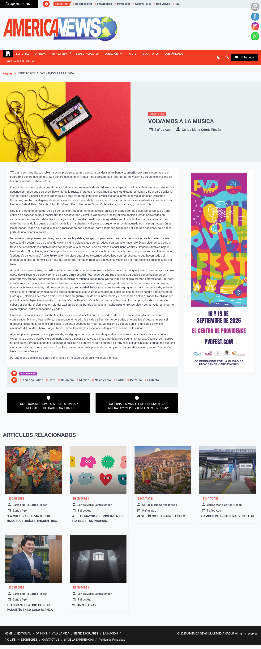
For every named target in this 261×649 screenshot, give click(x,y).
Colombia (67, 380)
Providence (104, 3)
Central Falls (143, 3)
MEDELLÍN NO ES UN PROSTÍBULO (161, 516)
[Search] (227, 57)
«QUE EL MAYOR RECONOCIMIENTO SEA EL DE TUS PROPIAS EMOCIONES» (97, 520)
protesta (153, 380)
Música (84, 380)
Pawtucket (123, 3)
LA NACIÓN (111, 53)
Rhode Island (83, 3)
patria (120, 380)
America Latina (33, 380)
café (52, 380)
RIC (177, 3)
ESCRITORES (151, 53)
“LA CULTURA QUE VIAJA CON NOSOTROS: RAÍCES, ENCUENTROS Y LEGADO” (33, 520)
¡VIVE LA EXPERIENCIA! (20, 61)
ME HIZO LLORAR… (85, 605)
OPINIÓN (40, 53)
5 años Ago (163, 130)
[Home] (8, 53)
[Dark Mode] (218, 57)
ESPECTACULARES (87, 53)
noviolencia (103, 380)
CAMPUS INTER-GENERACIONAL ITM (227, 516)
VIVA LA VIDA (59, 53)
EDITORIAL (22, 53)
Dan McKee (163, 3)
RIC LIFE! (132, 53)
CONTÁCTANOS (174, 53)
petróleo (136, 380)
